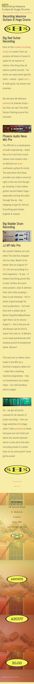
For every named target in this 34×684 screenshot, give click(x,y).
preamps (7, 103)
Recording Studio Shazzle (11, 12)
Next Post (17, 486)
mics (26, 79)
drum (20, 163)
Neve (10, 154)
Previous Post (17, 481)
